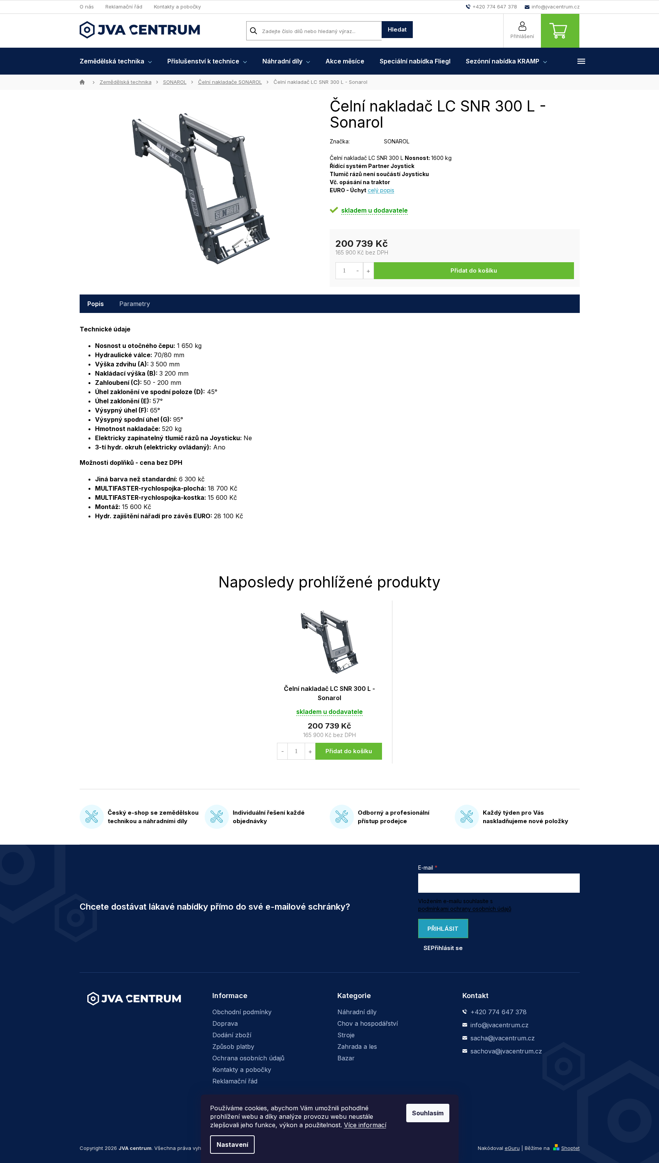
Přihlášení (522, 36)
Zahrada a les (357, 1046)
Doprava (225, 1023)
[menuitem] (116, 61)
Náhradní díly (357, 1012)
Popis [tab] (95, 304)
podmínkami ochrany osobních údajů (464, 908)
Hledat (397, 29)
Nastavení (232, 1144)
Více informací (365, 1125)
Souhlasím (428, 1113)
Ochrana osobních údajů (248, 1058)
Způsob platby (233, 1046)
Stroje (346, 1035)
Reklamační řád (123, 6)
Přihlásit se (441, 931)
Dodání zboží (231, 1035)
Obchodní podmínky (242, 1012)
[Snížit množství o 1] (358, 270)
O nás (87, 6)
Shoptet (570, 1148)
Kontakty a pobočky (177, 6)
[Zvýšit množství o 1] (368, 270)
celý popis (381, 190)
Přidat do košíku (473, 270)
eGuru (512, 1148)
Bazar (346, 1058)
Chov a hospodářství (367, 1023)
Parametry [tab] (134, 304)
